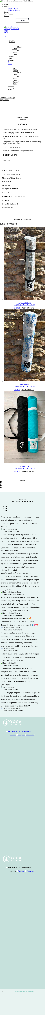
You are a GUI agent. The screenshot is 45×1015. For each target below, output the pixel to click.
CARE (9, 193)
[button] (22, 170)
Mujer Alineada (8, 14)
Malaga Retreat (13, 8)
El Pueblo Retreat (14, 10)
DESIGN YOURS (28, 308)
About (6, 4)
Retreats (6, 6)
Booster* (6, 12)
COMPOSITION (13, 170)
